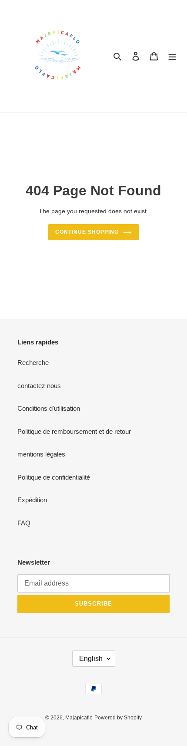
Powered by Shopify (118, 718)
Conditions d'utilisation (48, 408)
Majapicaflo (79, 718)
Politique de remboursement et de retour (74, 431)
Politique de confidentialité (53, 477)
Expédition (32, 500)
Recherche (33, 362)
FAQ (23, 523)
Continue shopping (87, 232)
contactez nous (39, 385)
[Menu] (172, 56)
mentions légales (41, 454)
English (91, 658)
